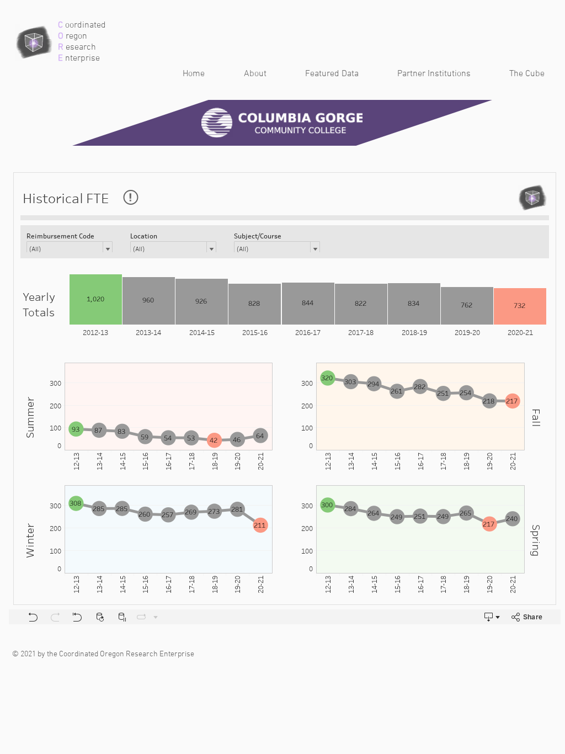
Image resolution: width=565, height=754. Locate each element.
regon (75, 36)
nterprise (81, 58)
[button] (321, 74)
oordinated (84, 25)
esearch (79, 47)
